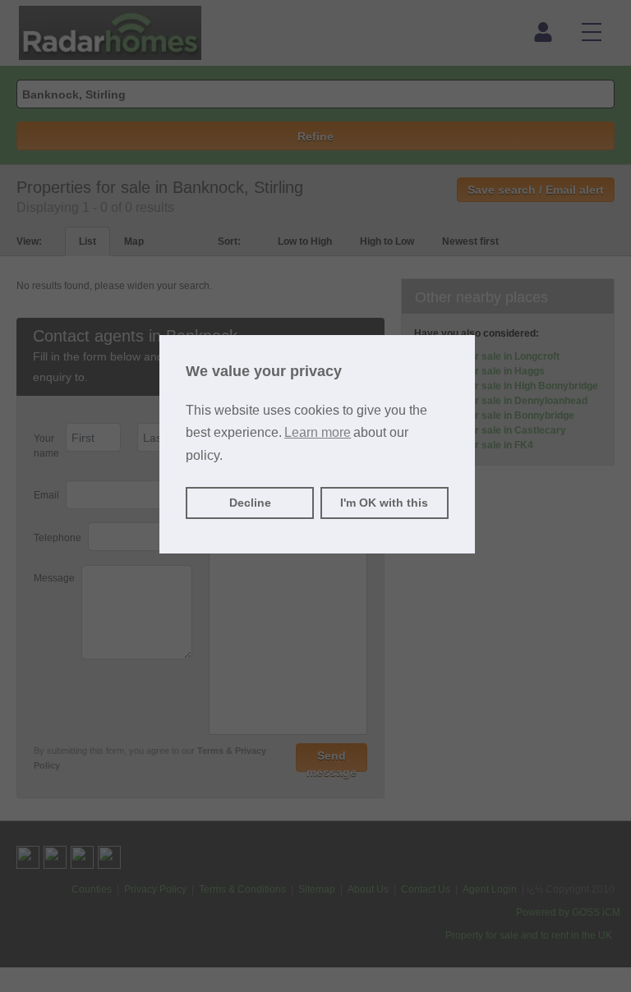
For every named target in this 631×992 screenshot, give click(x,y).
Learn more (317, 432)
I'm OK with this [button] (384, 502)
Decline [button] (250, 502)
